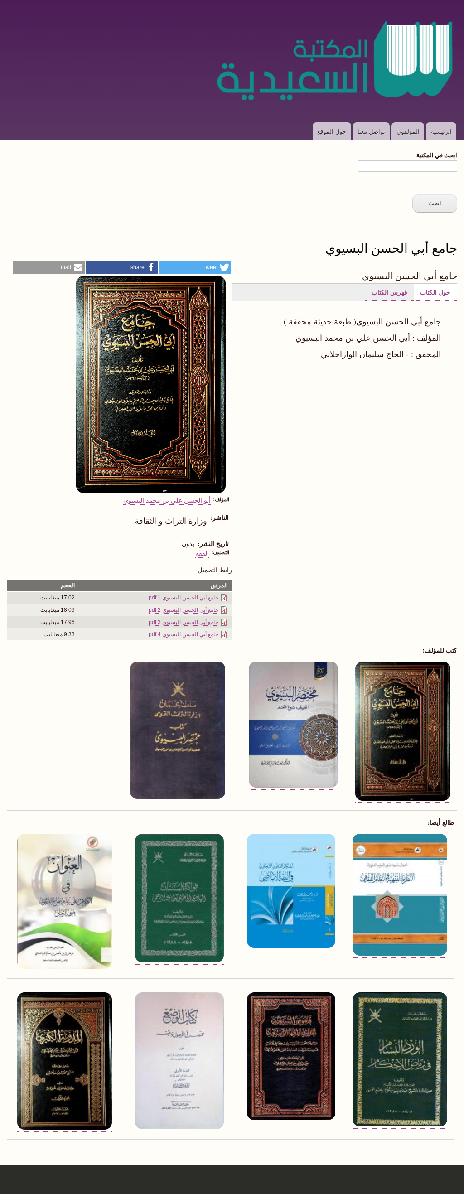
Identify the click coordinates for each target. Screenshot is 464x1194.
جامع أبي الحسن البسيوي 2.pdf (183, 610)
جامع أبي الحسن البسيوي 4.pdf (183, 634)
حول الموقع (331, 131)
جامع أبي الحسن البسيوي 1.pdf (183, 598)
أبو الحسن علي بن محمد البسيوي (167, 499)
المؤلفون (408, 131)
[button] (195, 267)
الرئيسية (441, 131)
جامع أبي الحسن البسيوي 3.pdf (183, 622)
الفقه (202, 552)
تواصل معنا (371, 131)
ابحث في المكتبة (436, 154)
